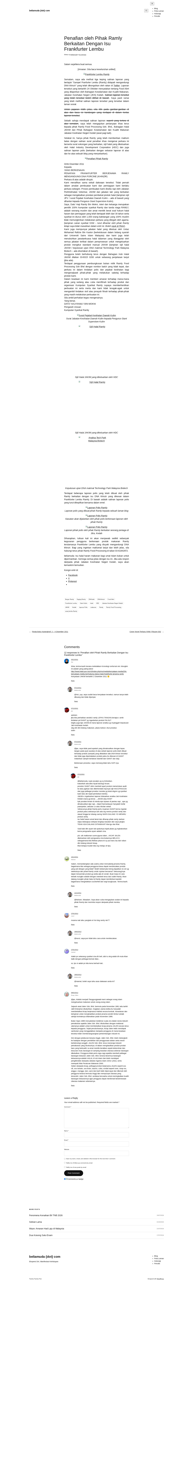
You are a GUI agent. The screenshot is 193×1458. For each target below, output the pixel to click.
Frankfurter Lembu (71, 603)
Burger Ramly (69, 599)
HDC (97, 603)
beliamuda (74, 54)
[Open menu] (146, 10)
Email (66, 1140)
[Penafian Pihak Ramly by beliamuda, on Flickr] (96, 158)
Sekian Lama (35, 1222)
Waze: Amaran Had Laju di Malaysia (46, 1228)
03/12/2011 (74, 659)
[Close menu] (152, 3)
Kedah (74, 607)
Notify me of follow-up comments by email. (79, 1163)
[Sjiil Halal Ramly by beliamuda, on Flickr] (96, 350)
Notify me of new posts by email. (76, 1167)
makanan (93, 607)
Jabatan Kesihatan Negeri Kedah (112, 603)
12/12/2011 (77, 893)
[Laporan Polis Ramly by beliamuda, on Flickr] (96, 507)
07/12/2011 (77, 688)
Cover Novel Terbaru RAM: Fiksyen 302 (145, 632)
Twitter (116, 85)
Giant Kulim (83, 603)
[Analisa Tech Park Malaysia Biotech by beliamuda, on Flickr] (96, 461)
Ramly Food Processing (113, 607)
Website (66, 1149)
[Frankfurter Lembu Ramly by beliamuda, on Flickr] (97, 74)
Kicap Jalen (74, 995)
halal (91, 603)
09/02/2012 (74, 993)
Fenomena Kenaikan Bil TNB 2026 (46, 1215)
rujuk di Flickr (118, 226)
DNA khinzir (101, 599)
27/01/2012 (74, 913)
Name (66, 1131)
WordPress (160, 1279)
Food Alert (111, 599)
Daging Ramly (81, 599)
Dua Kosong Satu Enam (40, 1235)
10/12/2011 (74, 857)
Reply (73, 681)
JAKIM (67, 607)
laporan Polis (83, 607)
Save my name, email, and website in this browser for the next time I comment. (90, 1158)
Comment (67, 1107)
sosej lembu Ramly (71, 611)
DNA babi (91, 599)
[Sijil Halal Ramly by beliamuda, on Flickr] (96, 406)
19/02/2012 (77, 931)
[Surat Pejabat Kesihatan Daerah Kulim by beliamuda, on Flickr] (96, 315)
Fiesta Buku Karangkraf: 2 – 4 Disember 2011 (50, 632)
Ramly (101, 607)
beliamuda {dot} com (39, 10)
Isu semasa (82, 54)
